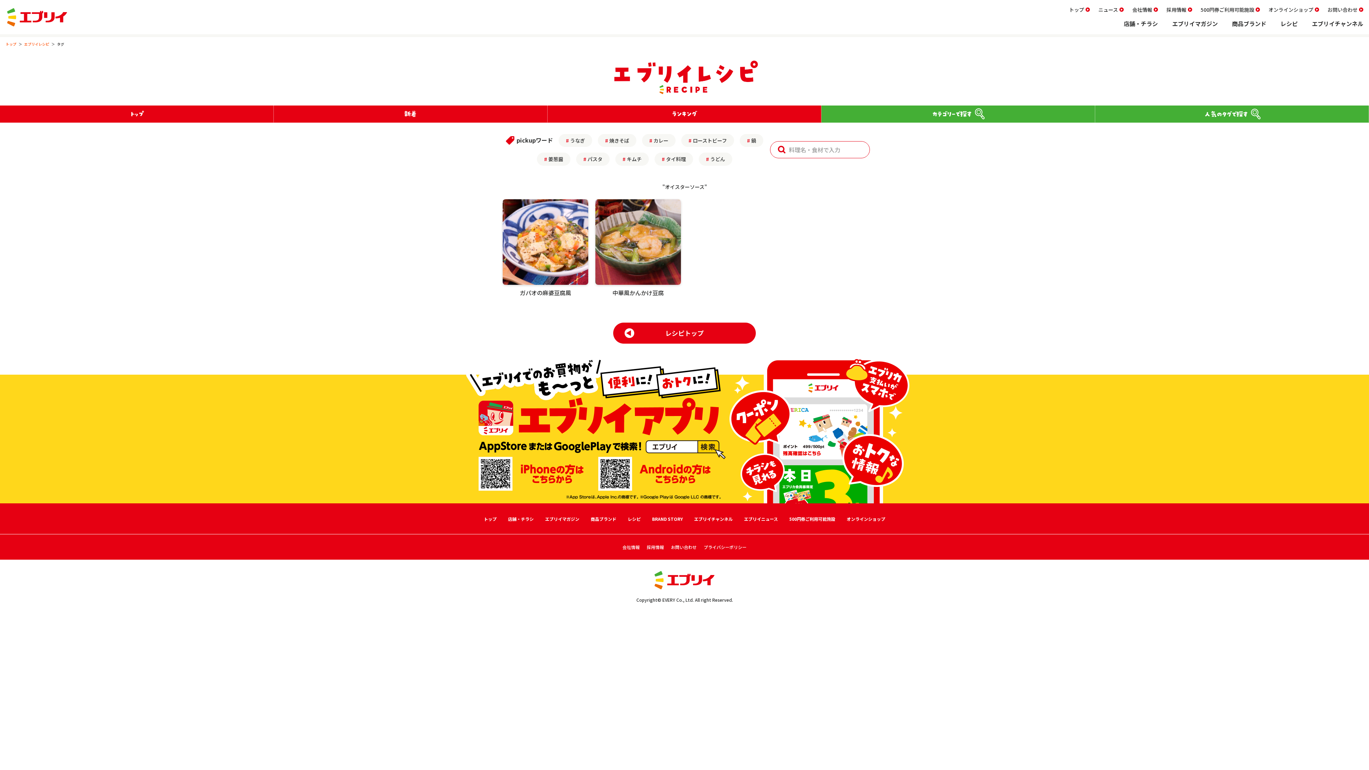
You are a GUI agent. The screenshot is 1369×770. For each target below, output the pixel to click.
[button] (782, 150)
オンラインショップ (1290, 9)
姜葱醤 (555, 159)
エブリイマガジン (1195, 23)
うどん (717, 159)
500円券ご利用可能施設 (1227, 9)
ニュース (1108, 9)
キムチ (634, 159)
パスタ (595, 159)
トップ (1076, 9)
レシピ (1289, 23)
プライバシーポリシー (725, 547)
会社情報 (1142, 9)
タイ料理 (676, 159)
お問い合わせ (1343, 9)
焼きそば (619, 140)
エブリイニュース (761, 519)
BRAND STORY (667, 519)
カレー (660, 140)
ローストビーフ (710, 140)
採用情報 (1176, 9)
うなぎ (577, 140)
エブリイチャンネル (1337, 23)
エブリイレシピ (36, 44)
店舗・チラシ (1141, 23)
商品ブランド (1249, 23)
